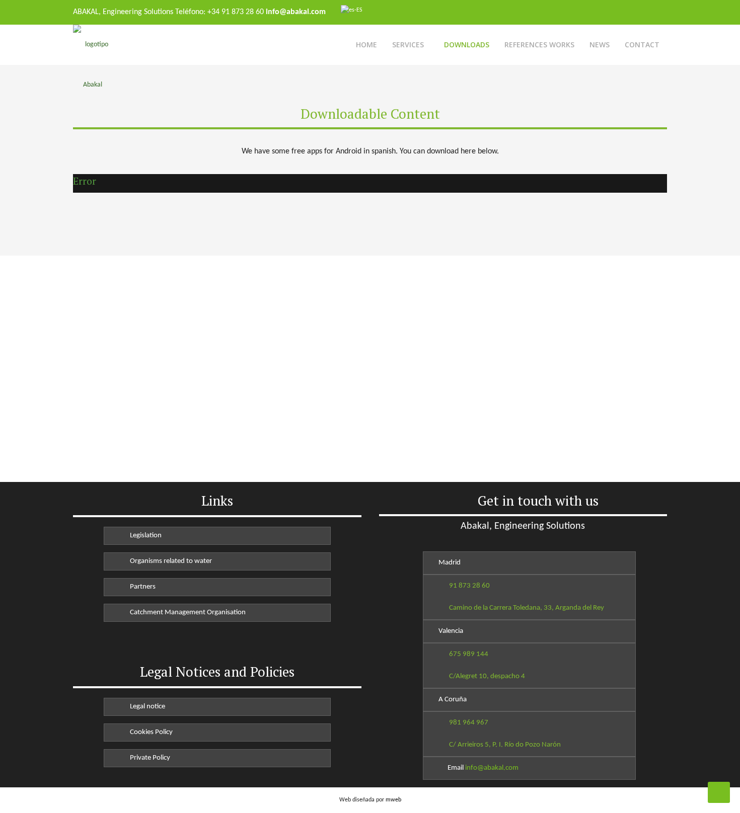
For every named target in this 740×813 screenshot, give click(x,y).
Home (366, 44)
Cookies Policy (150, 732)
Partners (141, 587)
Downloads (466, 44)
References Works (539, 44)
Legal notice (146, 706)
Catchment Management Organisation (186, 612)
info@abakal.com (492, 768)
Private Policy (148, 758)
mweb (393, 800)
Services (408, 44)
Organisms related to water (169, 561)
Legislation (144, 535)
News (599, 44)
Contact (642, 44)
